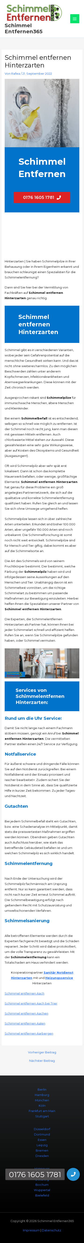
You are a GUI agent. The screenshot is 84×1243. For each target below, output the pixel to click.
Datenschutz (51, 1230)
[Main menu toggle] (74, 18)
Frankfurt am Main (42, 1111)
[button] (73, 1174)
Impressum (31, 1230)
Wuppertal (42, 1190)
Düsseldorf (42, 1129)
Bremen (42, 1150)
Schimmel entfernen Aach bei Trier (31, 1003)
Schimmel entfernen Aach (24, 993)
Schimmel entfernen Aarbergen (29, 1033)
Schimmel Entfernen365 (23, 28)
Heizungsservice (59, 978)
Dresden (42, 1156)
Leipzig (42, 1145)
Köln (42, 1105)
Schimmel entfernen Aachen (26, 1013)
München (42, 1100)
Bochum (42, 1184)
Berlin (42, 1089)
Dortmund (42, 1134)
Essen (42, 1140)
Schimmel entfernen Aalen (25, 1023)
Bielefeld (42, 1195)
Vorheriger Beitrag (42, 1052)
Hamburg (42, 1095)
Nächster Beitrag (42, 1060)
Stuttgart (42, 1116)
